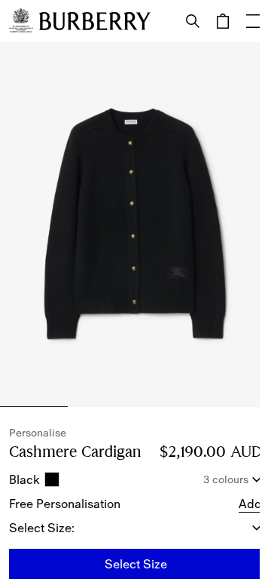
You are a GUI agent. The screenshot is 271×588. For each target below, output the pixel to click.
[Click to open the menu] (253, 21)
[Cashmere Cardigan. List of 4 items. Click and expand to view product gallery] (135, 224)
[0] (223, 21)
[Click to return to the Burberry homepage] (95, 21)
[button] (250, 504)
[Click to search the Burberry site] (193, 21)
